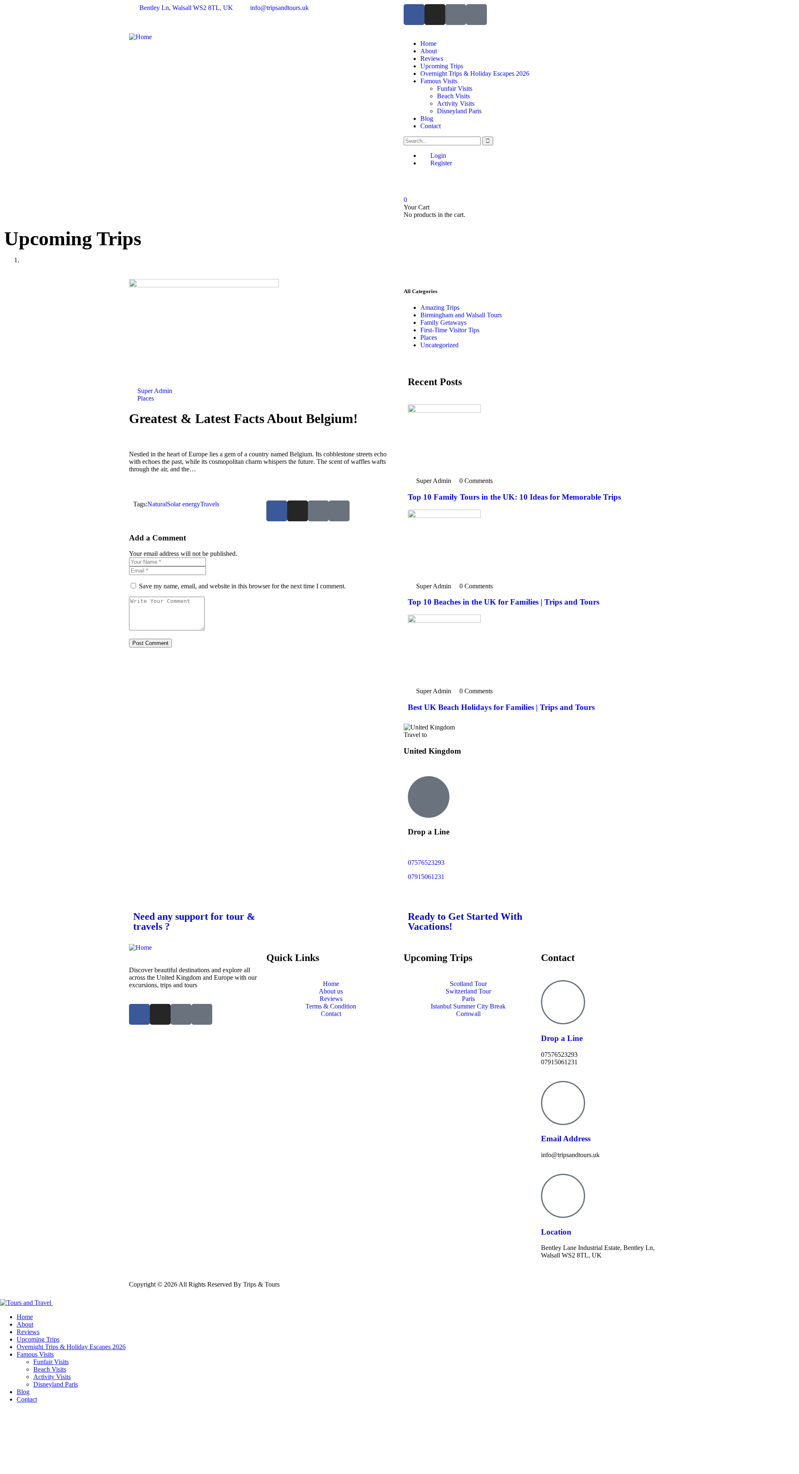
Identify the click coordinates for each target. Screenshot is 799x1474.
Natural (157, 504)
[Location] (563, 1196)
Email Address (566, 1138)
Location (556, 1232)
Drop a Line (562, 1038)
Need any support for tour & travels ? (194, 921)
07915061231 (426, 876)
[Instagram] (434, 14)
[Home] (140, 36)
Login (437, 155)
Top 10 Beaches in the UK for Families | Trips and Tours (503, 602)
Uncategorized (439, 345)
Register (440, 163)
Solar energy (183, 504)
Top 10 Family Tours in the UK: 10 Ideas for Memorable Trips (514, 497)
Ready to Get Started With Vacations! (465, 921)
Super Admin (154, 390)
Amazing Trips (439, 307)
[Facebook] (414, 14)
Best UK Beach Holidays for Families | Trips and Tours (501, 707)
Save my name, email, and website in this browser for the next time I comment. (242, 586)
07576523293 (426, 862)
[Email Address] (563, 1103)
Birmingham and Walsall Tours (461, 315)
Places (145, 398)
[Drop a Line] (563, 1002)
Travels (209, 504)
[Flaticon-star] (476, 14)
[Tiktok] (455, 14)
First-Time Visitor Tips (449, 330)
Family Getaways (443, 322)
